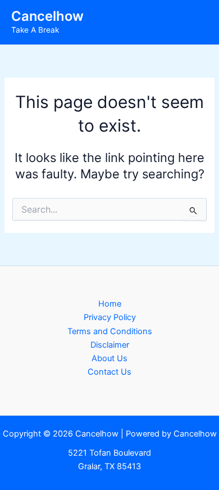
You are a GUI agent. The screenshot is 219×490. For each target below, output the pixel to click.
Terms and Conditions (109, 331)
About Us (109, 358)
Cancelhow (47, 16)
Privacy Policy (110, 317)
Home (109, 304)
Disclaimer (109, 345)
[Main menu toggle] (196, 22)
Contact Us (109, 372)
